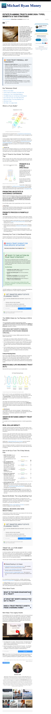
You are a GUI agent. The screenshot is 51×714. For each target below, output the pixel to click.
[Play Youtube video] (17, 631)
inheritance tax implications (21, 225)
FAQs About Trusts (7, 101)
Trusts (6, 22)
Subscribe (24, 308)
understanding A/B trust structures (15, 441)
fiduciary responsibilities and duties (16, 504)
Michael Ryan (14, 19)
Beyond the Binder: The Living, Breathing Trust (13, 99)
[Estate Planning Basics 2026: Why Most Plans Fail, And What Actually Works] (13, 704)
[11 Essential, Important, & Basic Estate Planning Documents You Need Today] (6, 704)
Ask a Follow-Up (38, 39)
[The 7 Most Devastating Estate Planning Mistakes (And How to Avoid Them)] (27, 694)
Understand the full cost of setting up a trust (14, 566)
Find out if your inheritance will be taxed (13, 569)
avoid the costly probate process (18, 221)
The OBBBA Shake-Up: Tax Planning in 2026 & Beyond (15, 95)
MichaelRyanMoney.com (25, 679)
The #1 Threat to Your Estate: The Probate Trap (14, 92)
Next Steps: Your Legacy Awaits (10, 102)
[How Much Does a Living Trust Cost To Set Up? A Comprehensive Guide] (28, 704)
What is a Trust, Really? (8, 90)
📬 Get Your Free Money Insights (41, 30)
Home (3, 21)
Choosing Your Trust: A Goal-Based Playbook (13, 94)
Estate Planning (7, 21)
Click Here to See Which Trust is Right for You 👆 (14, 248)
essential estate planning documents (16, 486)
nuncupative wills (28, 188)
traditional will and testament (18, 186)
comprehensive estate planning (24, 133)
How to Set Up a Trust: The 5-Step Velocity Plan (14, 97)
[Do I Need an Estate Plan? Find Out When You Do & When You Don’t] (17, 694)
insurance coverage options (8, 580)
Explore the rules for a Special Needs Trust (14, 572)
